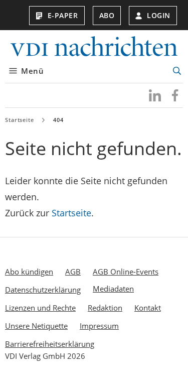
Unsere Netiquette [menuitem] (36, 326)
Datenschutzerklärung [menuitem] (43, 290)
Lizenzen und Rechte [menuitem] (40, 308)
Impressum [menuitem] (99, 326)
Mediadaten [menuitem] (113, 289)
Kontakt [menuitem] (147, 308)
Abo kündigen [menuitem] (29, 272)
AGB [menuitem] (73, 272)
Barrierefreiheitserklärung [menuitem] (49, 344)
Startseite (19, 119)
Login (158, 15)
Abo (107, 15)
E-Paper (63, 15)
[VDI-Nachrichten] (94, 47)
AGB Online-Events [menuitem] (125, 272)
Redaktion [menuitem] (105, 308)
